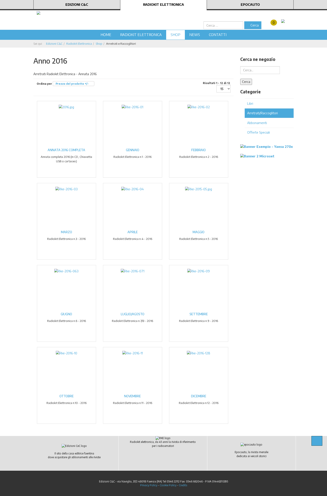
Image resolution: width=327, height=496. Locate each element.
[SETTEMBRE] (198, 271)
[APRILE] (132, 189)
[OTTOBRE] (66, 353)
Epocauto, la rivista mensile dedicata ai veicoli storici (251, 454)
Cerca (254, 25)
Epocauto (250, 4)
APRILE (132, 232)
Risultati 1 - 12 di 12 (216, 83)
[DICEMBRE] (198, 353)
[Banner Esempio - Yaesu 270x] (266, 146)
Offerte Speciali (258, 132)
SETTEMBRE (199, 314)
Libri (250, 103)
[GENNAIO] (132, 107)
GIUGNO (66, 314)
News (194, 34)
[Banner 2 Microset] (257, 156)
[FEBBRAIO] (199, 107)
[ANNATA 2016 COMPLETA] (66, 107)
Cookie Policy (168, 485)
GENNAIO (132, 150)
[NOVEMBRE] (132, 353)
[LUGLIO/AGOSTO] (132, 271)
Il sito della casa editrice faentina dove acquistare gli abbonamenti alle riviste (74, 455)
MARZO (66, 232)
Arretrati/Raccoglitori (262, 113)
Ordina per (63, 83)
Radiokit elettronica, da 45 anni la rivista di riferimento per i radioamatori (163, 443)
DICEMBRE (198, 396)
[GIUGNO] (66, 271)
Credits (183, 485)
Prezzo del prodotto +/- (72, 83)
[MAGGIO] (198, 189)
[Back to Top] (316, 441)
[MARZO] (66, 189)
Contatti (217, 34)
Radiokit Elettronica (163, 4)
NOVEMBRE (132, 396)
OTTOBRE (66, 396)
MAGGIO (198, 232)
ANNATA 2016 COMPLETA (66, 150)
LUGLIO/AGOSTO (132, 314)
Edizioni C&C (76, 4)
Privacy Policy (148, 485)
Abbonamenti (257, 123)
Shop (175, 34)
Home (106, 34)
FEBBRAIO (198, 150)
